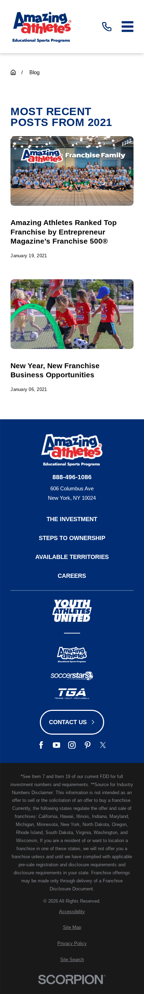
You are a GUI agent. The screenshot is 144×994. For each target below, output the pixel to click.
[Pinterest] (87, 745)
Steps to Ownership (72, 537)
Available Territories (72, 556)
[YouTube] (56, 745)
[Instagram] (71, 745)
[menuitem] (71, 912)
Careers (72, 575)
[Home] (41, 27)
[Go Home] (13, 72)
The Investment (71, 519)
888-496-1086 (72, 477)
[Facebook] (41, 745)
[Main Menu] (128, 27)
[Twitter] (103, 745)
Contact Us (68, 722)
